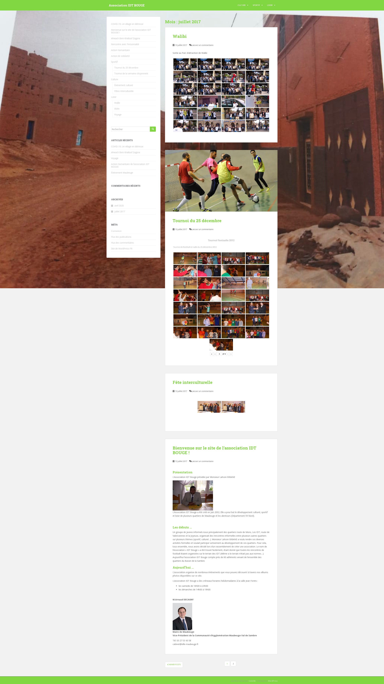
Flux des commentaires (122, 242)
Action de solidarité (120, 55)
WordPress (273, 681)
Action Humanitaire (120, 50)
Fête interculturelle (192, 382)
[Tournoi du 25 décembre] (221, 181)
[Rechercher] (153, 129)
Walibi (180, 36)
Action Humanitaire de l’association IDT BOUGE (130, 165)
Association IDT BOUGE (127, 5)
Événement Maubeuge (122, 172)
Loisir (270, 5)
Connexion (116, 231)
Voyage (118, 114)
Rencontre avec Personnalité (125, 44)
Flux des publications (121, 236)
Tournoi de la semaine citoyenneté (131, 73)
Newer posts (174, 664)
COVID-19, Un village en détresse (127, 24)
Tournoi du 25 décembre (197, 220)
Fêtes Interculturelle (124, 91)
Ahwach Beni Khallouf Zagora (125, 38)
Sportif (256, 5)
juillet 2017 (119, 211)
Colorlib (252, 681)
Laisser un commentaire (202, 45)
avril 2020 (119, 205)
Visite (116, 108)
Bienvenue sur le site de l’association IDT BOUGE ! (214, 450)
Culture (242, 5)
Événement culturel (123, 85)
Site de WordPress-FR (121, 248)
